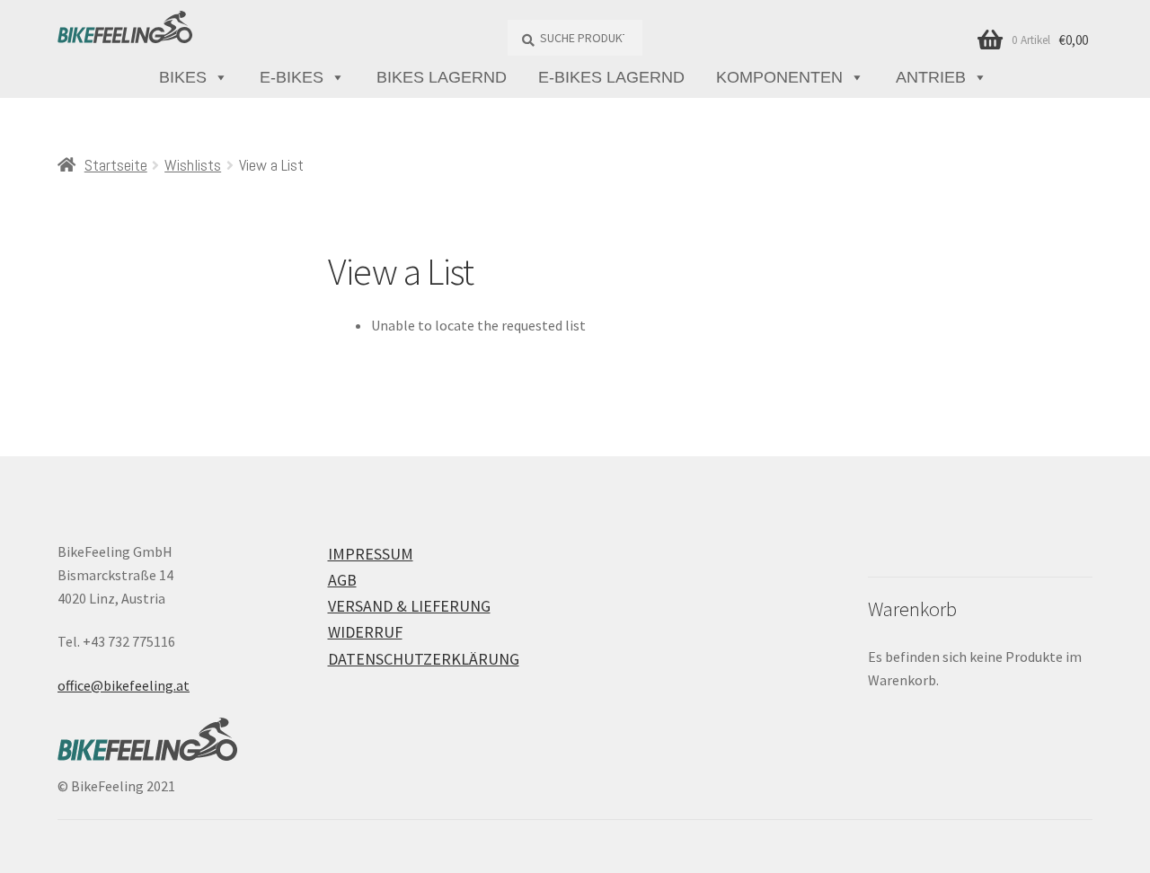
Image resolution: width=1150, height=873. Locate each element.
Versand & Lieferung (409, 605)
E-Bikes (291, 77)
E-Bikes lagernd (611, 77)
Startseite (115, 164)
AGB (342, 579)
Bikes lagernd (441, 77)
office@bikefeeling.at (124, 685)
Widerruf (365, 632)
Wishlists (192, 164)
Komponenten (779, 77)
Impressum (370, 553)
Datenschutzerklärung (423, 658)
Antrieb (931, 77)
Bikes (183, 77)
